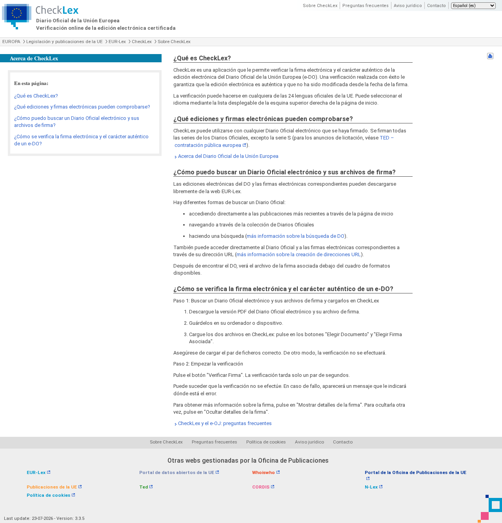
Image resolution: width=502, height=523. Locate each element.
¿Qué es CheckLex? (36, 96)
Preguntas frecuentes (365, 5)
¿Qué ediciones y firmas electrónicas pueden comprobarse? (82, 107)
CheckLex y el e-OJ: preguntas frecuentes (225, 423)
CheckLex (142, 41)
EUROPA (11, 41)
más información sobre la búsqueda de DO (295, 236)
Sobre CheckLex (320, 5)
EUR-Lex (117, 41)
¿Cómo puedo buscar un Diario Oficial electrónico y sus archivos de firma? (76, 121)
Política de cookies (266, 442)
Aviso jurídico (408, 5)
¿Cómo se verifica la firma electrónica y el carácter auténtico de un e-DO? (81, 140)
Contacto (436, 5)
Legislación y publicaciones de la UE (64, 41)
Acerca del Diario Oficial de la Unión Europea (228, 156)
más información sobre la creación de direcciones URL (298, 254)
